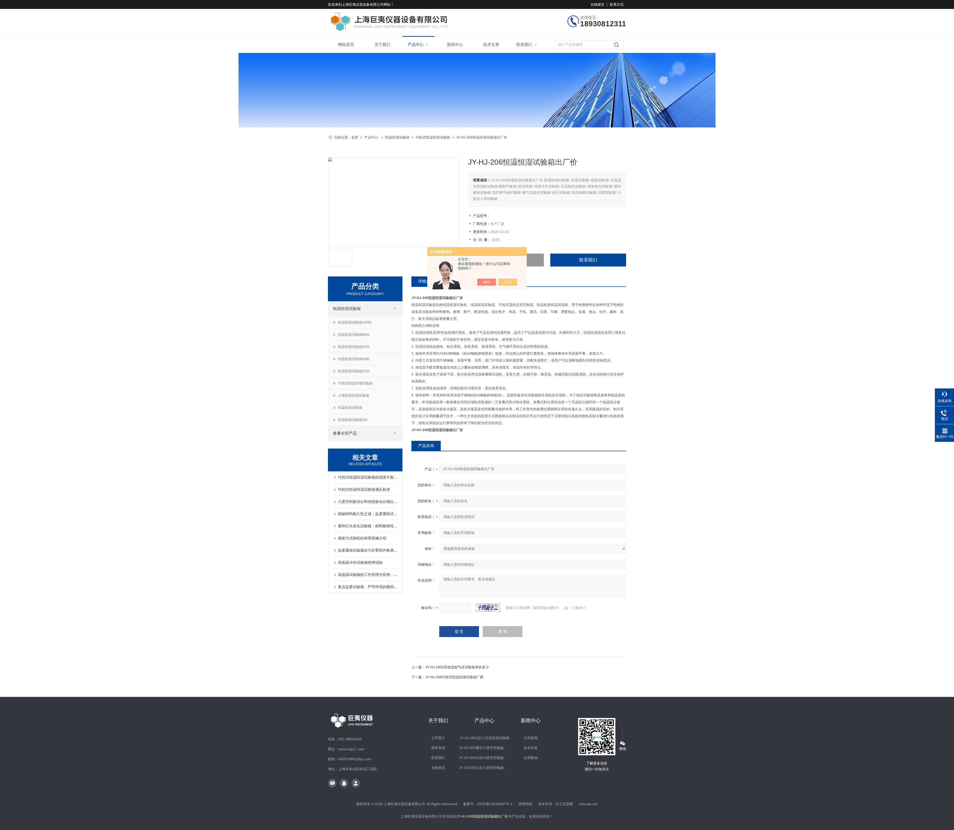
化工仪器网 (564, 804)
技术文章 (491, 44)
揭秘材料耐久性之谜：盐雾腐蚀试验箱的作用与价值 (368, 514)
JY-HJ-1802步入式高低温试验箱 (484, 738)
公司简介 (438, 738)
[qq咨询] (344, 783)
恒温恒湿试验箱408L (354, 359)
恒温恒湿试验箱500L (354, 347)
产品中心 (416, 44)
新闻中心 (455, 44)
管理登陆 (525, 804)
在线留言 (597, 4)
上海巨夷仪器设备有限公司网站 (366, 4)
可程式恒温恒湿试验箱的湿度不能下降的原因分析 (368, 477)
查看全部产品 (345, 433)
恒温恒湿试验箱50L (353, 420)
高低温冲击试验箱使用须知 (360, 562)
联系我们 (524, 44)
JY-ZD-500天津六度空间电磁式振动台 (484, 758)
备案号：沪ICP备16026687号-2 (487, 804)
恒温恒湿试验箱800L (354, 335)
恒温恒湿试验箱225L (354, 371)
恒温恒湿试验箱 (397, 137)
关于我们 (382, 44)
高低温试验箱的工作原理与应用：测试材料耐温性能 (368, 574)
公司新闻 (531, 738)
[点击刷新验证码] (488, 608)
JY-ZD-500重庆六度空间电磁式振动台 (484, 748)
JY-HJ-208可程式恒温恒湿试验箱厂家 (454, 677)
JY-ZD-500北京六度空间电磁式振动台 (484, 768)
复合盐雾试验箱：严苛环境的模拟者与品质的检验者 (368, 587)
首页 (354, 137)
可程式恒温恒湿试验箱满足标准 (364, 489)
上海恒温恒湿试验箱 (353, 395)
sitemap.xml (588, 804)
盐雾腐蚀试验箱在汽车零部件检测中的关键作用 (368, 550)
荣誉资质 (438, 748)
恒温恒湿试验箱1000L (355, 322)
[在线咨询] (332, 783)
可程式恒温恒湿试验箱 (432, 137)
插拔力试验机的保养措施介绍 (362, 538)
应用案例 (531, 758)
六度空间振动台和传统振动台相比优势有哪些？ (368, 501)
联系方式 (617, 4)
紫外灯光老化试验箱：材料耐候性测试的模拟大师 (368, 526)
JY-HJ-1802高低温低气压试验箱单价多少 (457, 667)
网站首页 (346, 44)
